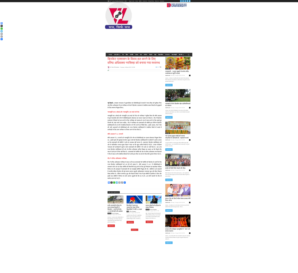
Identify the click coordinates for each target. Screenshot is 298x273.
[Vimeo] (187, 1)
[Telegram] (1, 31)
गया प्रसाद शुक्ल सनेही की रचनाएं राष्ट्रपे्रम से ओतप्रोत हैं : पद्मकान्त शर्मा (177, 137)
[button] (188, 55)
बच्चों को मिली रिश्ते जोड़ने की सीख (175, 168)
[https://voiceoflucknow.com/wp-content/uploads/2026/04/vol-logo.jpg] (119, 15)
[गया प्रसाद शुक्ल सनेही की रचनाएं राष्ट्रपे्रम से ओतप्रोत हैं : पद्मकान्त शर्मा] (177, 127)
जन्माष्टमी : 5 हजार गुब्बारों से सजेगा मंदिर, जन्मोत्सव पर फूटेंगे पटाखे (177, 72)
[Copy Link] (1, 36)
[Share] (1, 39)
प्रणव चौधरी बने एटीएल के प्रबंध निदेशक (153, 206)
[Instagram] (183, 1)
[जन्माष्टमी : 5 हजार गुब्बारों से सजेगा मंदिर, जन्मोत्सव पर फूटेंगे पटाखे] (177, 63)
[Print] (1, 34)
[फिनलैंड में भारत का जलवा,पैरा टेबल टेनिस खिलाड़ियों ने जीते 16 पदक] (134, 200)
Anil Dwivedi (167, 75)
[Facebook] (181, 1)
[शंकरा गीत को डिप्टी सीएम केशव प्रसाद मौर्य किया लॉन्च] (177, 190)
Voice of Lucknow (115, 67)
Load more (134, 229)
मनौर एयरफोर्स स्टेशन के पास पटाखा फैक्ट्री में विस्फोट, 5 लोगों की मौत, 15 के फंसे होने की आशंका (115, 208)
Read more (111, 225)
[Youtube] (189, 1)
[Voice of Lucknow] (109, 67)
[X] (1, 26)
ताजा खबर (109, 213)
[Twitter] (185, 1)
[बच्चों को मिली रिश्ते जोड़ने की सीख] (177, 160)
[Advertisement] (149, 40)
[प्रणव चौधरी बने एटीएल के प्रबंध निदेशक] (154, 200)
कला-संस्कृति (167, 68)
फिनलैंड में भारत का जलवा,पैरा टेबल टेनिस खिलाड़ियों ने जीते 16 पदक (134, 207)
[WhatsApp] (1, 28)
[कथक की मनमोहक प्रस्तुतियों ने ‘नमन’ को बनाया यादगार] (177, 221)
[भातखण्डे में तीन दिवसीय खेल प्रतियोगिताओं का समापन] (177, 95)
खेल (127, 211)
